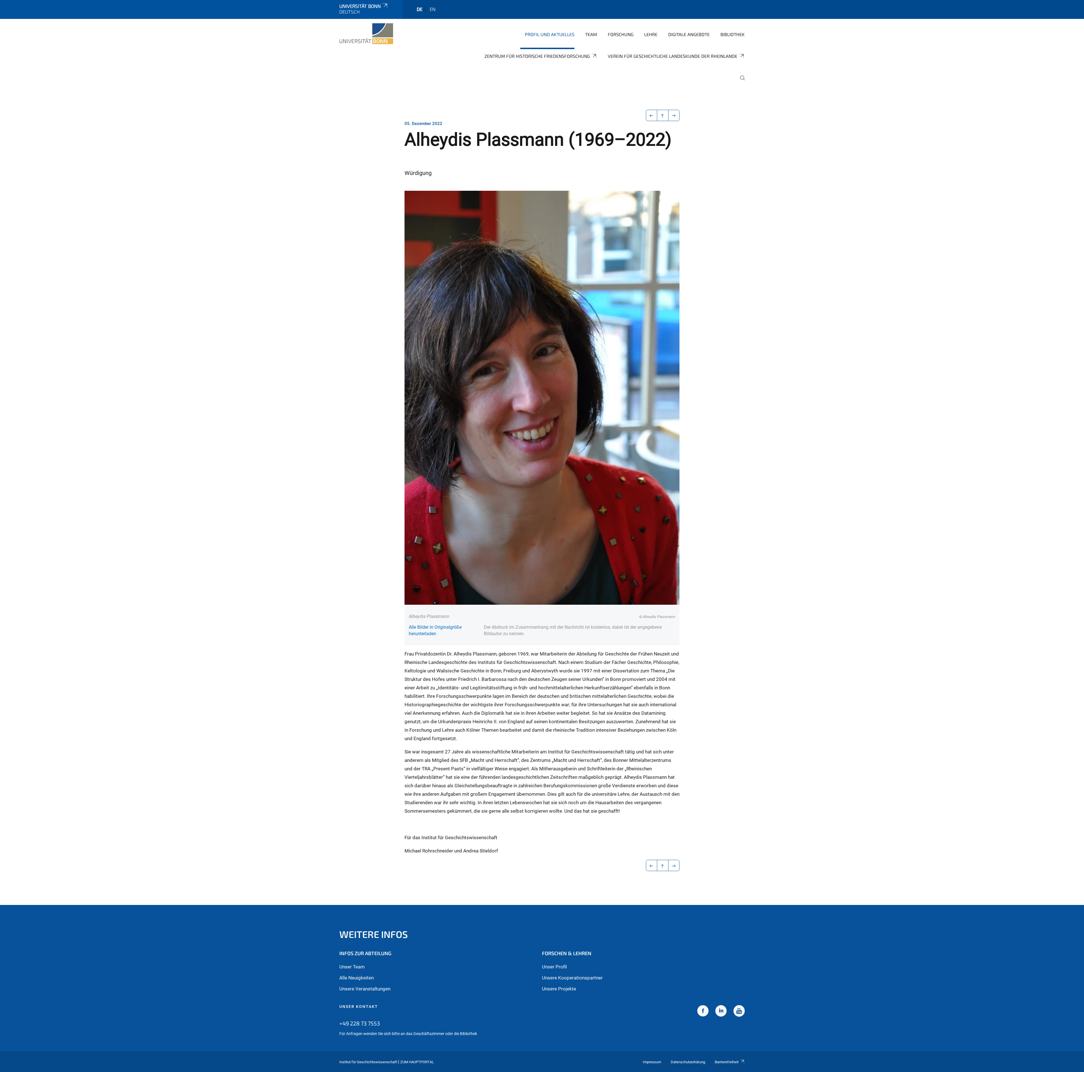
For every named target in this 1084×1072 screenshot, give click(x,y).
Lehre (650, 34)
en (433, 9)
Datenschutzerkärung (688, 1062)
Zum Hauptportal (417, 1062)
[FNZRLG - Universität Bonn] (366, 34)
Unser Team (352, 967)
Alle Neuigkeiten (356, 978)
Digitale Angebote (689, 34)
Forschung (620, 34)
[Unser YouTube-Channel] (739, 1011)
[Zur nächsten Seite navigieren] (674, 115)
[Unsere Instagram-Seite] (721, 1011)
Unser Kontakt (358, 1006)
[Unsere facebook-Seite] (703, 1011)
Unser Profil (554, 967)
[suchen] (740, 82)
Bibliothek (732, 34)
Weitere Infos (373, 934)
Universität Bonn (360, 6)
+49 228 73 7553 (359, 1023)
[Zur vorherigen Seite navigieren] (651, 115)
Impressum (652, 1062)
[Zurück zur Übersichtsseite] (662, 115)
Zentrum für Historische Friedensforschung (537, 56)
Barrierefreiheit (726, 1062)
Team (591, 34)
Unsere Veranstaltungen (364, 989)
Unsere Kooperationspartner (572, 978)
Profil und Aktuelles (549, 34)
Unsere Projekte (559, 989)
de (420, 9)
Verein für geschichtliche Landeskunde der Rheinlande (672, 56)
